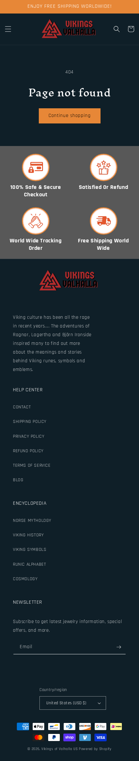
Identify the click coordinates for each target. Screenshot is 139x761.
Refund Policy (28, 451)
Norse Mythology (32, 520)
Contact (22, 407)
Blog (18, 480)
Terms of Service (32, 465)
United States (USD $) (66, 703)
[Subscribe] (119, 647)
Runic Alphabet (29, 564)
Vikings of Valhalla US (59, 749)
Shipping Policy (30, 421)
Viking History (28, 535)
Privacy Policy (28, 436)
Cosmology (25, 579)
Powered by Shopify (95, 749)
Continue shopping (69, 115)
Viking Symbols (29, 549)
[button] (8, 29)
